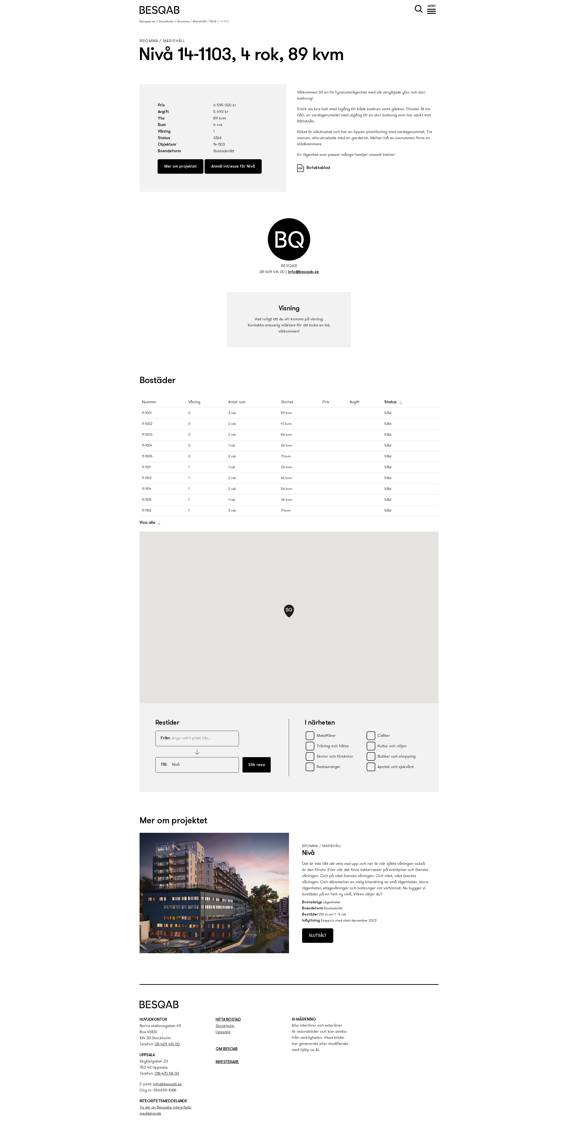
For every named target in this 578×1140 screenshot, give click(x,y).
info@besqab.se (303, 272)
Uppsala (223, 1032)
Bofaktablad (318, 168)
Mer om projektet (180, 167)
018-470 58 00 (167, 1074)
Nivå (213, 21)
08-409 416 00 (271, 272)
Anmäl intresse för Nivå (233, 167)
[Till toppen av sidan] (439, 972)
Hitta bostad (228, 1020)
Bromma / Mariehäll (191, 21)
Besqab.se (147, 21)
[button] (431, 10)
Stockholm (166, 21)
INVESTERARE (227, 1062)
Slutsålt (317, 936)
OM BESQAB (227, 1049)
